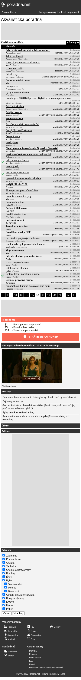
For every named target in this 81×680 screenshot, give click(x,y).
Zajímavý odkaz (11, 401)
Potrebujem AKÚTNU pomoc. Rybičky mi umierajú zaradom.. (39, 98)
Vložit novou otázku (12, 42)
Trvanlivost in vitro (17, 226)
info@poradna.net (50, 674)
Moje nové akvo (15, 250)
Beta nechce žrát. (15, 202)
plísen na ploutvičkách (18, 262)
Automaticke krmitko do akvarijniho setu (28, 286)
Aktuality (6, 392)
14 (21, 295)
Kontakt (32, 664)
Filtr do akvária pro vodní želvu (24, 256)
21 (60, 295)
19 (48, 295)
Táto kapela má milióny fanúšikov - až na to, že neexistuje (30, 345)
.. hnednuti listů (14, 68)
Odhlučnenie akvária (17, 268)
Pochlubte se (13, 559)
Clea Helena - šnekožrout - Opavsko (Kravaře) (32, 148)
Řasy (9, 577)
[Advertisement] (40, 31)
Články (5, 426)
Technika (11, 566)
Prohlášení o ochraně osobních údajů (46, 668)
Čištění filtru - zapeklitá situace (23, 274)
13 (15, 295)
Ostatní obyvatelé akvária (20, 594)
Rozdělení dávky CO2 (18, 232)
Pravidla (33, 651)
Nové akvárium (14, 118)
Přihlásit (61, 12)
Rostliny (10, 573)
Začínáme (11, 555)
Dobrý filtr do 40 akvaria (19, 130)
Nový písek (12, 142)
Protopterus (12, 86)
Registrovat (72, 12)
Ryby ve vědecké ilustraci (16, 412)
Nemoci (10, 605)
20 (54, 295)
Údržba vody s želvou (17, 160)
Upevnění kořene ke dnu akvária (23, 178)
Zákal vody (12, 74)
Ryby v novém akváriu (18, 92)
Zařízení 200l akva (16, 208)
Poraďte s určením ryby (18, 196)
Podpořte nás (8, 320)
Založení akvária (15, 106)
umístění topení (15, 220)
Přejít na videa (9, 386)
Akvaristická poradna (21, 19)
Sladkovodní (15, 584)
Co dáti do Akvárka (16, 214)
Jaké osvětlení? (14, 56)
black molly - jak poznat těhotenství (25, 244)
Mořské (12, 587)
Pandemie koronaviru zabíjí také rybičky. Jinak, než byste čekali (37, 397)
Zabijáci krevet (14, 112)
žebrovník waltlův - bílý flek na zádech (28, 50)
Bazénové (13, 591)
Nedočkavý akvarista (17, 172)
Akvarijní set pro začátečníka (22, 190)
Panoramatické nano (18, 80)
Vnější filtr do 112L (17, 184)
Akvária (10, 562)
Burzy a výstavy (15, 598)
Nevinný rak (12, 166)
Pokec (9, 609)
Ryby (9, 580)
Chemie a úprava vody (18, 569)
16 (32, 295)
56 (68, 295)
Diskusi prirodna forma (19, 280)
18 (43, 295)
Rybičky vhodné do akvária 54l (22, 124)
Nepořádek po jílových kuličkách (23, 238)
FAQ (31, 661)
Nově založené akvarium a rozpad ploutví (28, 154)
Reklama (33, 654)
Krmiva (10, 601)
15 (26, 295)
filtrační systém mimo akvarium (23, 62)
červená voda (13, 136)
